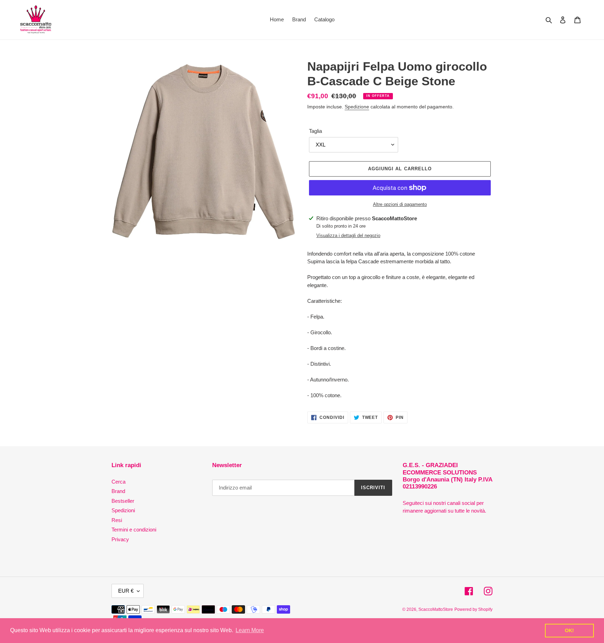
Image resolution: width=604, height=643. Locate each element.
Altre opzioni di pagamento (400, 204)
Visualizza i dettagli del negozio (348, 235)
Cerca (118, 482)
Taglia (315, 131)
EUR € (126, 591)
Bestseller (123, 501)
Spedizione (357, 106)
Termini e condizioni (134, 530)
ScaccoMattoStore (435, 609)
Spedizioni (123, 510)
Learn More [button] (250, 630)
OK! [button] (569, 630)
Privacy (120, 539)
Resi (117, 520)
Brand (118, 491)
